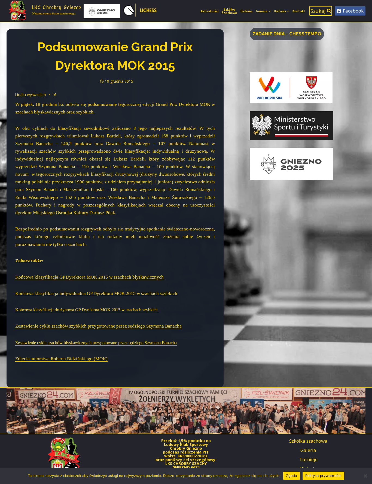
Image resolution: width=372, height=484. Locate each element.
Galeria (246, 11)
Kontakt (298, 11)
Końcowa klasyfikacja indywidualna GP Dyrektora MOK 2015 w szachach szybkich (96, 293)
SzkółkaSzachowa (229, 11)
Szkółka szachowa (308, 441)
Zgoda (291, 475)
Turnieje (308, 459)
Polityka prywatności (323, 475)
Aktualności (209, 11)
